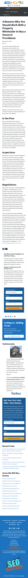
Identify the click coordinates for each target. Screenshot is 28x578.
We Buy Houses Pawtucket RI (10, 498)
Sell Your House (6, 520)
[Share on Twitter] (6, 249)
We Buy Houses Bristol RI (9, 478)
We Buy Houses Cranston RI (9, 486)
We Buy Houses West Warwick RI (10, 506)
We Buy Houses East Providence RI (11, 483)
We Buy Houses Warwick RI (9, 503)
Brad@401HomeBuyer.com (14, 548)
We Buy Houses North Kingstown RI (11, 493)
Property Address (11, 290)
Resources (19, 522)
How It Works (22, 520)
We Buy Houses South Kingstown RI (11, 501)
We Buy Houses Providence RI (10, 496)
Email (7, 301)
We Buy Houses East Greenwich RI (11, 481)
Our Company (14, 12)
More (25, 12)
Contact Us (6, 15)
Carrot (22, 576)
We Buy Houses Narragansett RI (10, 488)
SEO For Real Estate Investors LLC (18, 551)
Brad (5, 43)
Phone (7, 296)
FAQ (7, 522)
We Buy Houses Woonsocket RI (10, 508)
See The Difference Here (14, 336)
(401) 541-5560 (15, 8)
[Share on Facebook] (3, 249)
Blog (18, 524)
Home (7, 12)
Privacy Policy (12, 524)
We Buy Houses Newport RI (9, 491)
